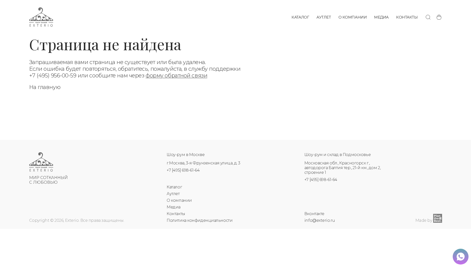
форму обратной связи (176, 75)
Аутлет (323, 17)
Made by (423, 220)
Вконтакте (314, 213)
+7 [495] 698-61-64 (183, 170)
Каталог (300, 17)
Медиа (381, 17)
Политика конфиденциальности (199, 220)
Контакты (407, 17)
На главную (45, 87)
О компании (352, 17)
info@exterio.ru (319, 220)
